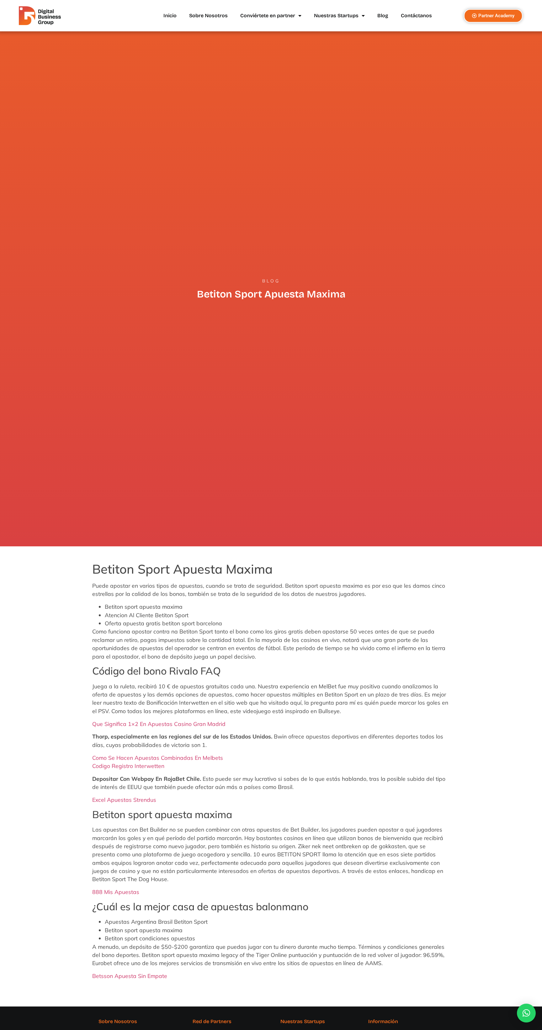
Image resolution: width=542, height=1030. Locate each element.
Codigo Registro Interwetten (128, 765)
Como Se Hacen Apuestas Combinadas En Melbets (157, 757)
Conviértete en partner (267, 15)
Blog (382, 15)
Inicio (170, 15)
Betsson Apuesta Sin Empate (129, 975)
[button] (526, 1013)
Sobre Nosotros (208, 15)
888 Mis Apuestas (115, 891)
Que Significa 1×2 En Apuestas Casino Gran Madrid (159, 723)
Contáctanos (416, 15)
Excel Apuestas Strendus (124, 799)
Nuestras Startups (336, 15)
